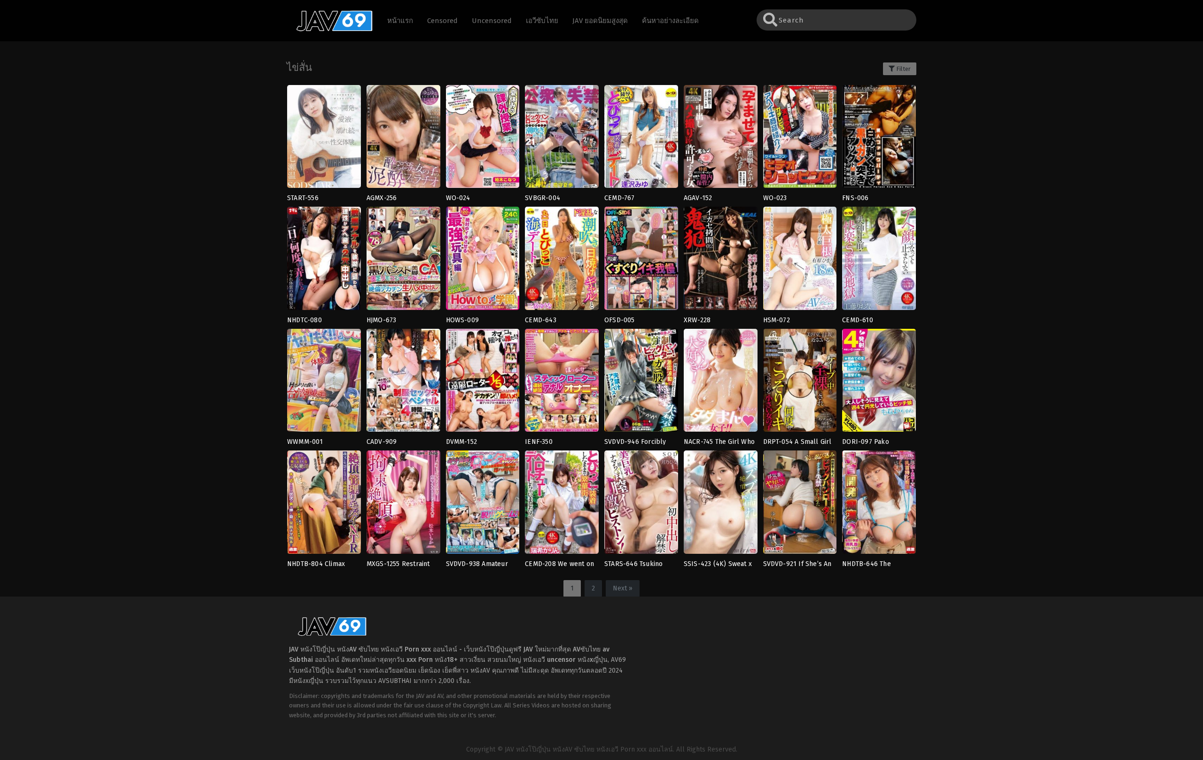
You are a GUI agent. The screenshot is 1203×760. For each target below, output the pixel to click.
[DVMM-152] (483, 383)
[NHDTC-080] (324, 261)
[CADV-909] (403, 383)
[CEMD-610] (879, 261)
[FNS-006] (879, 139)
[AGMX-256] (403, 139)
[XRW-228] (721, 261)
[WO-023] (800, 139)
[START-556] (324, 139)
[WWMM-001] (324, 383)
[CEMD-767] (641, 139)
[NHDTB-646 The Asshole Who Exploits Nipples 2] (879, 504)
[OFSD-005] (641, 261)
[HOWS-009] (483, 261)
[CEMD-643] (562, 261)
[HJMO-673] (403, 261)
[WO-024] (483, 139)
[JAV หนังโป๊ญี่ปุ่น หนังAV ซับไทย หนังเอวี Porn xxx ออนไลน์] (330, 29)
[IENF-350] (562, 383)
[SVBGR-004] (562, 139)
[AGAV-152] (721, 139)
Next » (623, 588)
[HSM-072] (800, 261)
